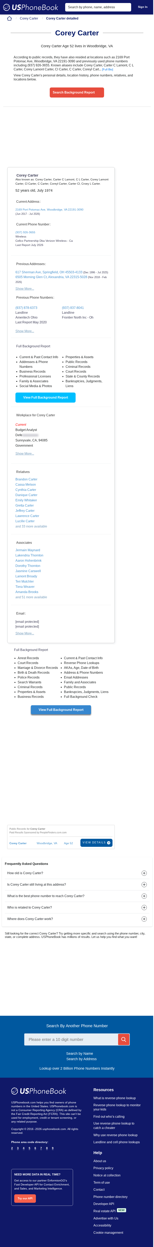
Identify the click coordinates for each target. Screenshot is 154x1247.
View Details (95, 842)
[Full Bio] (107, 69)
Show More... (24, 288)
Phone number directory (110, 1197)
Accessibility (102, 1225)
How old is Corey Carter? (25, 873)
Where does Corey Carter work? (30, 919)
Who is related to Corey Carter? (29, 907)
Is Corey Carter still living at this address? (36, 884)
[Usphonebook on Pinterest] (29, 1158)
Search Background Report (74, 92)
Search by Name (81, 1054)
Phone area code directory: (29, 1142)
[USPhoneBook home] (30, 7)
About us (99, 1161)
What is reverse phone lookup (114, 1098)
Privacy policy (103, 1168)
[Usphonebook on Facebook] (13, 1158)
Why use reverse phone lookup (115, 1135)
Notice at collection (107, 1175)
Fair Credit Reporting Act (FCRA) (37, 1113)
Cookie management (108, 1232)
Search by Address (81, 1059)
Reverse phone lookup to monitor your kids (117, 1107)
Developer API (103, 1204)
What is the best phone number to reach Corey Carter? (45, 896)
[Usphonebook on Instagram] (21, 1158)
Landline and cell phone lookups (116, 1142)
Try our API (25, 1198)
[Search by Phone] (123, 1039)
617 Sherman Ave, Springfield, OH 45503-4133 (61, 272)
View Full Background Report (45, 397)
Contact (98, 1189)
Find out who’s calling (109, 1116)
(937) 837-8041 (73, 307)
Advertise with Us (105, 1218)
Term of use (101, 1182)
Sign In (143, 6)
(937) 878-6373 (26, 307)
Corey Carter (29, 18)
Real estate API (104, 1211)
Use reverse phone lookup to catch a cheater (113, 1126)
